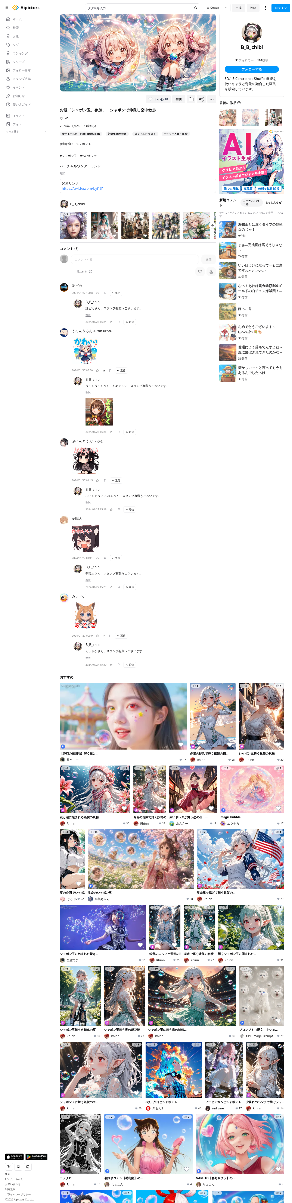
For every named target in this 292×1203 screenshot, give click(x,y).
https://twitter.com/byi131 (83, 188)
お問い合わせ (13, 1184)
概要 (7, 1174)
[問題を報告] (105, 293)
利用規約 (10, 1189)
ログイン (281, 8)
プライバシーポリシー (18, 1194)
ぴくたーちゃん (14, 1179)
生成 (239, 8)
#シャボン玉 (68, 156)
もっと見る (271, 202)
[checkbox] (73, 271)
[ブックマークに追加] (191, 99)
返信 (117, 293)
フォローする (252, 69)
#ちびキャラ (88, 156)
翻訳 (62, 173)
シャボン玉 (83, 144)
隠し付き (82, 271)
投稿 (253, 8)
